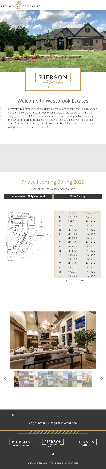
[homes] (53, 442)
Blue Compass (71, 462)
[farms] (85, 442)
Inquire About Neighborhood (28, 196)
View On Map (77, 196)
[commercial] (21, 442)
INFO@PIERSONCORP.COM (62, 423)
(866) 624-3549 (37, 423)
